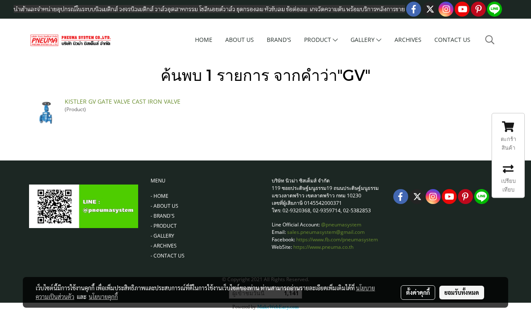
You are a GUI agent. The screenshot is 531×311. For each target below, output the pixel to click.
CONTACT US (452, 40)
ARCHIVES (408, 40)
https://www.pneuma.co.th (323, 246)
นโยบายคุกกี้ (103, 296)
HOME (203, 40)
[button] (490, 40)
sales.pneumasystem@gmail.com (326, 232)
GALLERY (363, 40)
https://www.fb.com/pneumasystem (337, 239)
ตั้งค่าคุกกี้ (418, 292)
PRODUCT (318, 40)
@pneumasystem (341, 224)
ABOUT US (239, 40)
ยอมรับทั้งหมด (461, 292)
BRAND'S (279, 40)
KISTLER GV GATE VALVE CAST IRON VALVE (122, 101)
